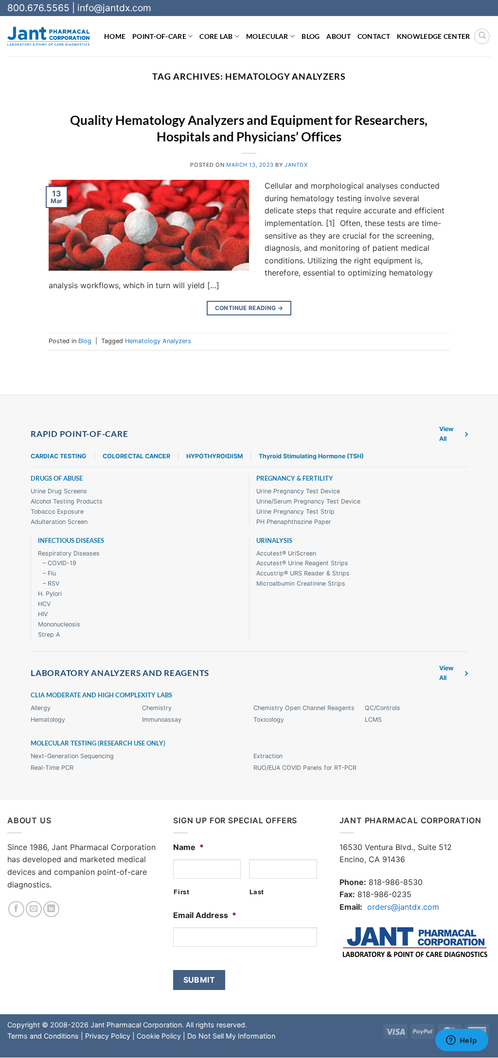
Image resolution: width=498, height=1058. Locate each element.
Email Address (204, 915)
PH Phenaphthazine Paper (293, 521)
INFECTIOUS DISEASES (71, 540)
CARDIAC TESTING (59, 456)
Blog (311, 36)
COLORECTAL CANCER (136, 456)
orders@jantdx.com (403, 907)
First (181, 892)
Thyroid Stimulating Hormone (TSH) (311, 456)
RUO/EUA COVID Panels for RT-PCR (304, 767)
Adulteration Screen (59, 521)
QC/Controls (382, 708)
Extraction (268, 756)
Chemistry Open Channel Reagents (304, 708)
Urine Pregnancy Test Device (298, 491)
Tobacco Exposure (57, 511)
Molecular (267, 36)
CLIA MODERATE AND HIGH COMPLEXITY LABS (101, 695)
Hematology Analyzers (158, 341)
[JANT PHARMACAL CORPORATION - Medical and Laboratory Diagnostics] (48, 36)
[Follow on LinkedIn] (51, 909)
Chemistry (157, 708)
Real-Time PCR (52, 767)
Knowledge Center (433, 36)
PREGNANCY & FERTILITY (294, 479)
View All (446, 433)
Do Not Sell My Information (231, 1036)
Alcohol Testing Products (67, 501)
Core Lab (215, 36)
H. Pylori (50, 593)
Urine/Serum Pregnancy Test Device (308, 501)
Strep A (49, 634)
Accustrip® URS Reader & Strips (303, 573)
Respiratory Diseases (69, 553)
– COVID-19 (59, 563)
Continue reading (249, 308)
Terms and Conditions (43, 1036)
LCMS (373, 720)
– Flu (49, 573)
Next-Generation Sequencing (72, 756)
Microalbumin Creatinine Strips (300, 584)
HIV (43, 614)
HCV (44, 603)
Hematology (48, 720)
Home (114, 36)
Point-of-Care (159, 36)
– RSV (51, 584)
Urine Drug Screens (59, 491)
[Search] (482, 36)
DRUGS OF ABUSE (57, 479)
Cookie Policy (159, 1036)
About (338, 36)
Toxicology (268, 720)
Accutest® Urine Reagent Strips (302, 563)
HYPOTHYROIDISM (214, 456)
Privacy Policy (107, 1036)
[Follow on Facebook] (16, 909)
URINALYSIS (274, 540)
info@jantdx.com (114, 8)
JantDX (296, 164)
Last (256, 892)
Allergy (41, 708)
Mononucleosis (59, 624)
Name (188, 847)
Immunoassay (161, 720)
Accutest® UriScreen (286, 553)
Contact (373, 36)
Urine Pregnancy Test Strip (295, 511)
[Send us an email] (34, 909)
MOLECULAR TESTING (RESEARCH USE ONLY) (98, 743)
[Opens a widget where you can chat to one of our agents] (461, 1041)
